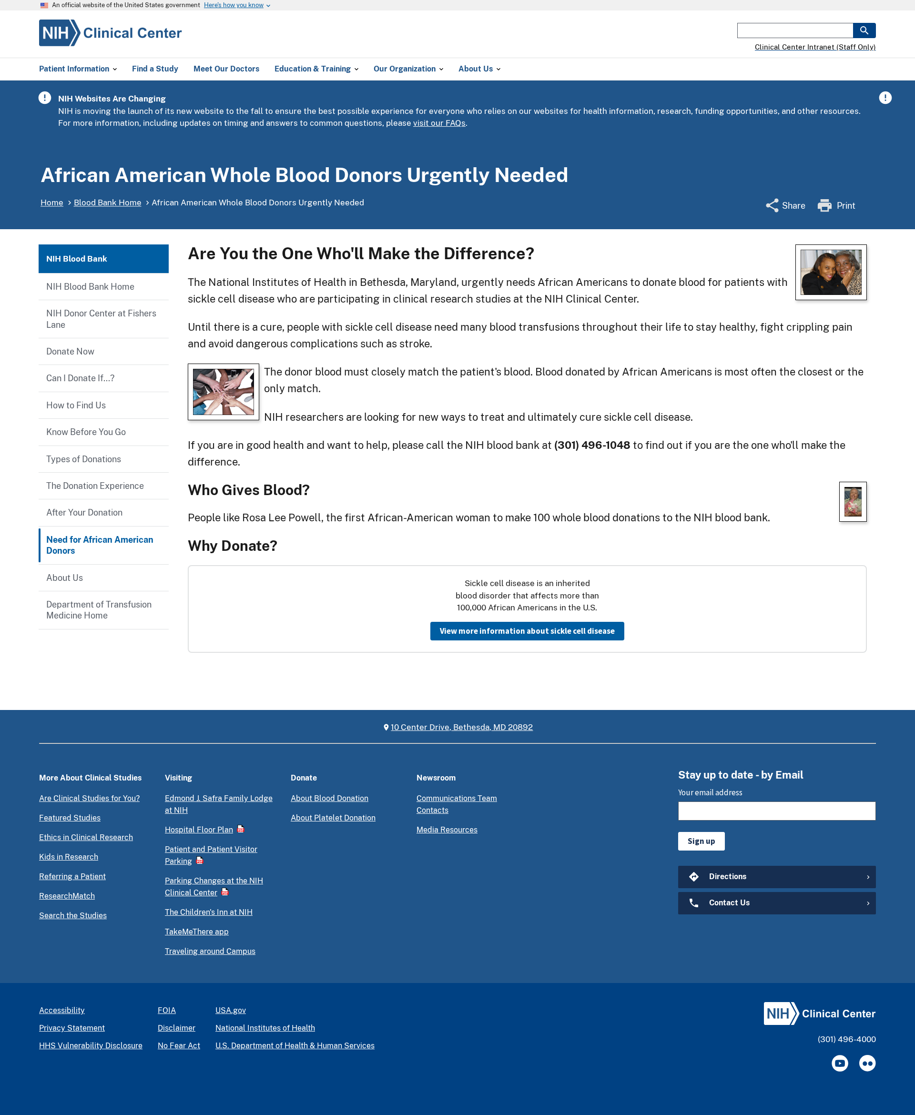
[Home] (110, 40)
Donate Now (70, 351)
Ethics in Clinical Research (86, 837)
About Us (64, 578)
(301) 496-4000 (847, 1039)
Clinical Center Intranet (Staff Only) (815, 47)
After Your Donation (84, 512)
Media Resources (447, 829)
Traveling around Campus (210, 951)
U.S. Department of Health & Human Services (295, 1045)
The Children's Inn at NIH (209, 912)
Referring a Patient (72, 876)
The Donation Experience (95, 486)
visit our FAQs (439, 123)
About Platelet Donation (333, 817)
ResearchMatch (67, 896)
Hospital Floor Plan (199, 829)
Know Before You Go (86, 432)
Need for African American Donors (99, 545)
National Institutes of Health (265, 1028)
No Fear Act (179, 1045)
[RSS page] (867, 1063)
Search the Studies (73, 915)
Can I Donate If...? (80, 378)
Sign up (701, 841)
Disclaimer (176, 1028)
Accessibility (62, 1010)
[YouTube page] (840, 1063)
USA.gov (230, 1010)
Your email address (710, 792)
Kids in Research (68, 857)
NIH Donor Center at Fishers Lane (101, 318)
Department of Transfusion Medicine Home (99, 609)
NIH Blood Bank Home (90, 287)
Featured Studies (70, 817)
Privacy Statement (72, 1028)
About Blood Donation (329, 798)
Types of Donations (83, 459)
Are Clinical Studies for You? (89, 798)
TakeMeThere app (197, 931)
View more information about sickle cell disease (527, 631)
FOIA (167, 1010)
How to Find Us (76, 405)
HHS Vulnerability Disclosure (90, 1045)
